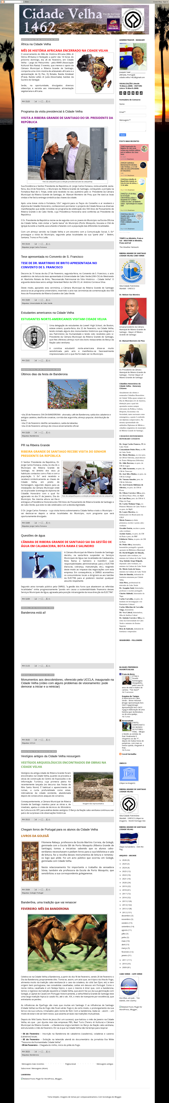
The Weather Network (129, 247)
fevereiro (126, 952)
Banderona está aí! (33, 612)
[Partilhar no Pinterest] (49, 101)
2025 (124, 863)
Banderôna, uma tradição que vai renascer (48, 902)
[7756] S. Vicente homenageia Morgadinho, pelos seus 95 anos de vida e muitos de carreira (132, 683)
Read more (130, 159)
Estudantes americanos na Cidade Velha (47, 312)
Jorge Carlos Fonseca (38, 247)
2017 (124, 893)
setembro (126, 926)
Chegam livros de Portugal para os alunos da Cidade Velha (59, 829)
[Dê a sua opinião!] (42, 101)
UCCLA (32, 743)
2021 (124, 878)
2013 (124, 908)
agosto (125, 930)
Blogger (118, 1097)
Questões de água (33, 535)
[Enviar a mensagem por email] (40, 101)
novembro (126, 919)
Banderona (34, 436)
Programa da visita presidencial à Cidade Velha (52, 111)
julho (124, 933)
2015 (124, 901)
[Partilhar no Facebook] (47, 101)
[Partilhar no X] (44, 101)
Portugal (40, 893)
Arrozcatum (127, 720)
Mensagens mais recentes (33, 1064)
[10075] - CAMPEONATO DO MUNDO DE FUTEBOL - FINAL (138, 727)
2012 (124, 912)
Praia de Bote (128, 674)
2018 (124, 890)
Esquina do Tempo (130, 696)
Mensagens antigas (105, 1064)
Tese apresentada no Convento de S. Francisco (52, 256)
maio (124, 941)
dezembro (126, 915)
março (124, 948)
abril (124, 944)
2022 (124, 875)
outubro (125, 923)
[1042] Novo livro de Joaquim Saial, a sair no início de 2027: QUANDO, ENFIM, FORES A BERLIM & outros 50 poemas (130, 219)
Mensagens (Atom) (40, 1068)
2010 (124, 963)
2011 (124, 960)
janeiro (125, 955)
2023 (124, 871)
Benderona (34, 1055)
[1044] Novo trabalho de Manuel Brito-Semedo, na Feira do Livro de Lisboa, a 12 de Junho (129, 182)
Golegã (33, 893)
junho (124, 937)
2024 (124, 867)
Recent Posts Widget (124, 232)
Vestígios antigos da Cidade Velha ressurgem (50, 756)
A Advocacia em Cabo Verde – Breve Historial (131, 699)
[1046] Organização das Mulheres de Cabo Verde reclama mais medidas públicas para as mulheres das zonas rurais (130, 150)
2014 (124, 905)
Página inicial (70, 1064)
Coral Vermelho (129, 754)
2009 (124, 967)
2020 (124, 882)
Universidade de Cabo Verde (41, 303)
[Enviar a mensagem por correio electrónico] (35, 101)
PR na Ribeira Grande (35, 445)
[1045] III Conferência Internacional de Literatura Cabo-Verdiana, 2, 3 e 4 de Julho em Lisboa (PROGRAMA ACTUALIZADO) (130, 167)
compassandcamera (88, 1097)
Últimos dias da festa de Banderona (44, 374)
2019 (124, 886)
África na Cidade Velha (36, 44)
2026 (124, 860)
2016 (124, 897)
